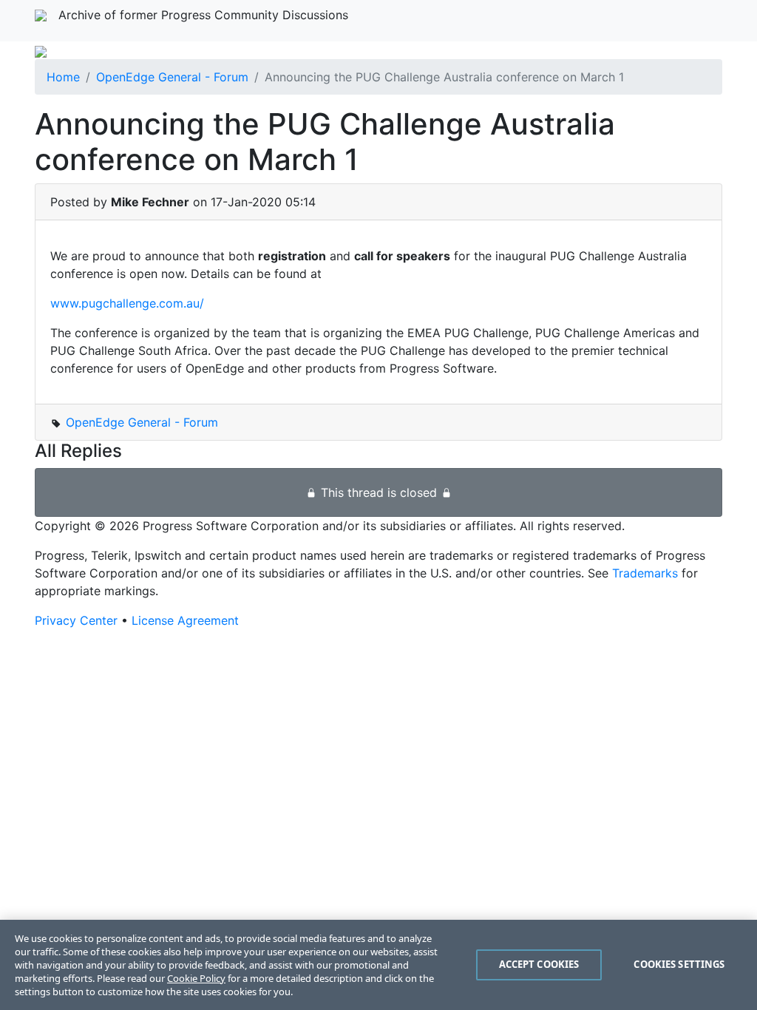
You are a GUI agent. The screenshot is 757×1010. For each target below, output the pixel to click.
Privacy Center (76, 620)
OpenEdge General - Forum (172, 77)
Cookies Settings (679, 964)
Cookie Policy (196, 978)
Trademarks (645, 573)
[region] (378, 965)
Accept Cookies (539, 964)
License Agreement (185, 620)
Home (63, 77)
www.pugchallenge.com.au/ (127, 303)
